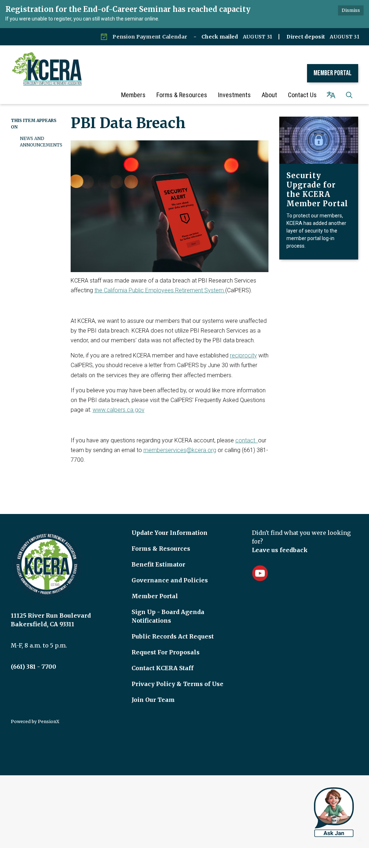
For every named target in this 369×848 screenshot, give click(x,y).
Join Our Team (153, 699)
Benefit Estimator (158, 564)
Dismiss (351, 10)
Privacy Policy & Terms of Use (177, 683)
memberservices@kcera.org (179, 450)
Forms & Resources (161, 548)
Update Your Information (170, 532)
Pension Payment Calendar (149, 36)
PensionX (48, 721)
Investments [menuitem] (234, 95)
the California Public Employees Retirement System (159, 290)
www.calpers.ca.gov (119, 409)
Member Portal (333, 73)
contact (246, 440)
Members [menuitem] (133, 95)
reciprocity (243, 355)
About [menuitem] (269, 95)
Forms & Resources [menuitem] (181, 95)
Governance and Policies (170, 580)
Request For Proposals (166, 652)
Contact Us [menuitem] (302, 95)
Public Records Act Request (173, 636)
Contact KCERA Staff (163, 668)
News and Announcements (40, 142)
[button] (349, 95)
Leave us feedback (280, 550)
